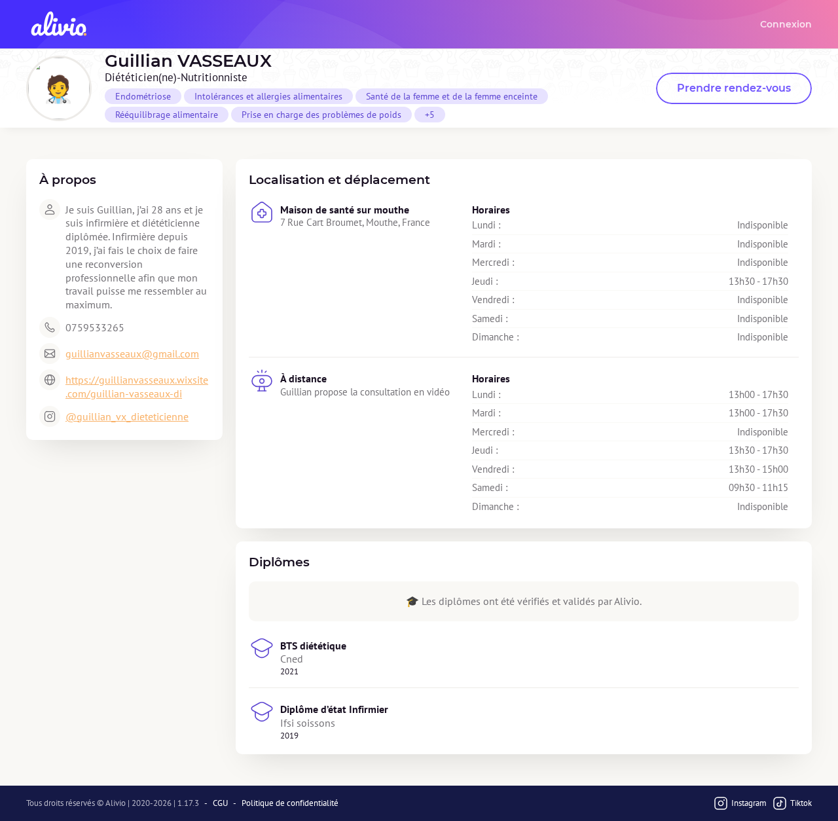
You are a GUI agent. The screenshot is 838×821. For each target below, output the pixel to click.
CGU (220, 803)
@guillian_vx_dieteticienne (127, 416)
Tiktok (801, 803)
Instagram (749, 803)
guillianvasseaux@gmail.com (132, 353)
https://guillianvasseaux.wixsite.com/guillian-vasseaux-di (136, 386)
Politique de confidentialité (290, 803)
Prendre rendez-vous (734, 88)
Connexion (786, 24)
